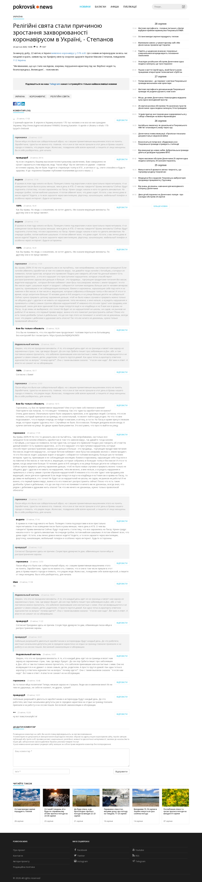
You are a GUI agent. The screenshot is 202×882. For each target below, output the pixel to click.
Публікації (130, 6)
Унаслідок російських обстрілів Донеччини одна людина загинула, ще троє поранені (161, 62)
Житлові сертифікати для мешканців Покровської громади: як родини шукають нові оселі (161, 90)
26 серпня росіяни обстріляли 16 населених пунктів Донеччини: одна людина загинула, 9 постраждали (162, 107)
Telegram (54, 83)
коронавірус (37, 96)
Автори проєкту (21, 861)
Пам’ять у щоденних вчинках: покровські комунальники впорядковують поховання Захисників (158, 53)
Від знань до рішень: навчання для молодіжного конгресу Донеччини (161, 187)
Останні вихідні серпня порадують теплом (158, 36)
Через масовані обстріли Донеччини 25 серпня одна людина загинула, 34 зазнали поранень (163, 159)
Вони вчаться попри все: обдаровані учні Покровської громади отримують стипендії (158, 143)
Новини (85, 6)
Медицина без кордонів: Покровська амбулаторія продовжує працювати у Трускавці (162, 179)
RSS (137, 855)
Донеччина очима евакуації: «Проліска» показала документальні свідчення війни (161, 135)
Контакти (18, 855)
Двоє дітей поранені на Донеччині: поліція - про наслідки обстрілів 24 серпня (160, 195)
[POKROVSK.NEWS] (33, 6)
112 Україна (19, 60)
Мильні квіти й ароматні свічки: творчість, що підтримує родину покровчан (159, 171)
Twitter (81, 855)
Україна (18, 16)
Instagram (82, 861)
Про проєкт (19, 850)
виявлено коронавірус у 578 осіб (68, 53)
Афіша (115, 6)
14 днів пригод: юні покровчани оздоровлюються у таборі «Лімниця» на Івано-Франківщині (162, 115)
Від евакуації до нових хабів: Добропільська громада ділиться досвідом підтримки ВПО (163, 151)
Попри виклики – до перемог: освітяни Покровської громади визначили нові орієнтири (162, 82)
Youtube (139, 850)
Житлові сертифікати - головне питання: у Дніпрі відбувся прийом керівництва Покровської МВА (161, 29)
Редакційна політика (24, 866)
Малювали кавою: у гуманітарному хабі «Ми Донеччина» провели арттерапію (159, 44)
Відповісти (122, 120)
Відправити (121, 771)
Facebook (82, 850)
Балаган (100, 6)
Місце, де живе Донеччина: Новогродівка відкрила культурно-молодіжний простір (162, 98)
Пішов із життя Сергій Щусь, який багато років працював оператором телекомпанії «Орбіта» (160, 71)
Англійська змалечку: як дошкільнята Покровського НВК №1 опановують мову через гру (162, 126)
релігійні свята (59, 96)
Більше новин (161, 206)
